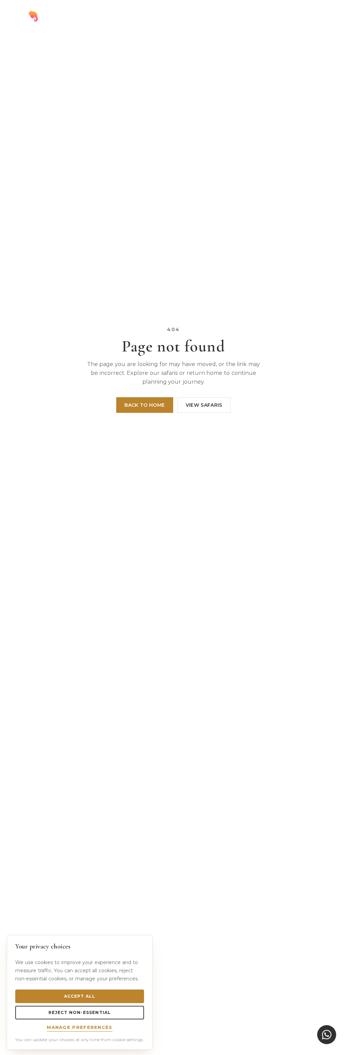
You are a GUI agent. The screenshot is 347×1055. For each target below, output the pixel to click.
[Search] (297, 16)
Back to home (144, 405)
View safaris (204, 405)
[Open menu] (313, 16)
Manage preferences (79, 1027)
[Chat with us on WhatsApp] (326, 1034)
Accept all (80, 996)
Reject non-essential (79, 1012)
